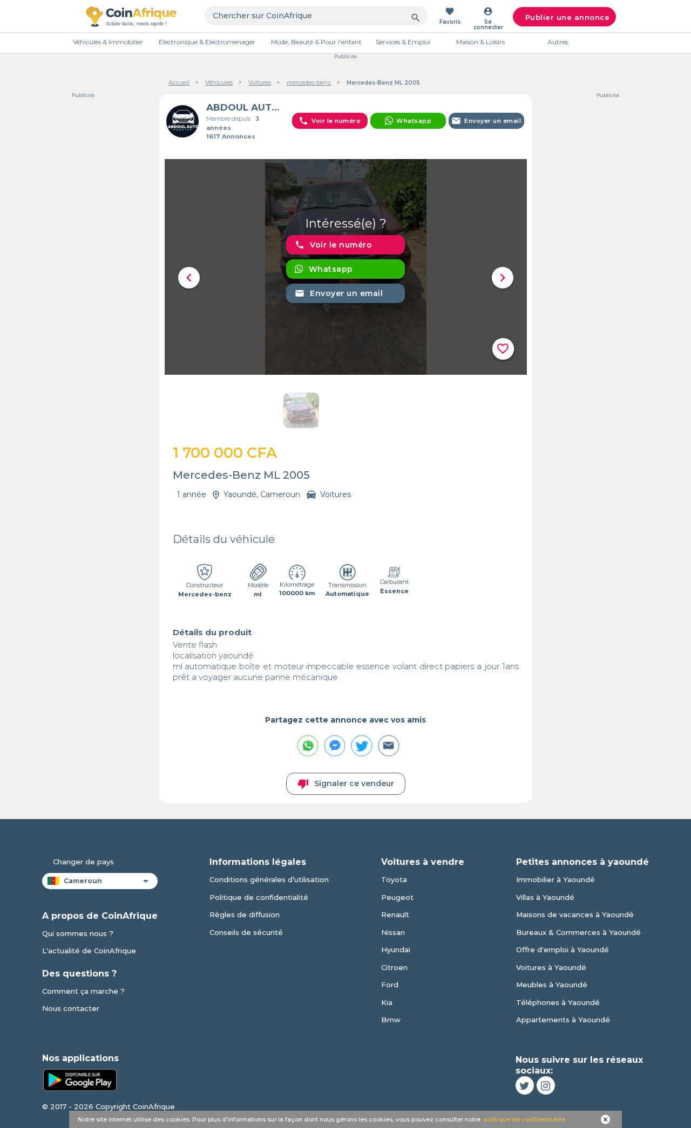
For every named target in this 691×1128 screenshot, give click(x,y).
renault (395, 914)
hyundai (395, 949)
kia (386, 1002)
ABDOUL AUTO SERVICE (244, 107)
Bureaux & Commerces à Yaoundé (578, 932)
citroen (394, 967)
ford (389, 984)
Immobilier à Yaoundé (555, 879)
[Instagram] (546, 1085)
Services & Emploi (403, 42)
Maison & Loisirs (480, 42)
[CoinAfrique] (131, 16)
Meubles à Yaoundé (551, 984)
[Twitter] (525, 1085)
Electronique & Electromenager (207, 42)
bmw (391, 1019)
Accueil (178, 82)
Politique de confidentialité (258, 897)
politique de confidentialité (524, 1119)
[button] (189, 277)
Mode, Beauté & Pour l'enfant (316, 42)
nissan (393, 932)
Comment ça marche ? (83, 991)
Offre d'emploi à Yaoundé (562, 949)
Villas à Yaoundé (545, 897)
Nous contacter (70, 1008)
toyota (394, 879)
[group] (346, 267)
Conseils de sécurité (246, 932)
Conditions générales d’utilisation (269, 879)
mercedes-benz (309, 82)
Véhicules (219, 82)
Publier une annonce (567, 17)
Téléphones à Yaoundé (558, 1002)
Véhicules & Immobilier (108, 42)
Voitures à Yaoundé (551, 967)
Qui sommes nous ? (77, 933)
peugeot (397, 897)
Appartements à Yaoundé (563, 1019)
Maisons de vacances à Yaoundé (575, 914)
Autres (557, 42)
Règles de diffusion (244, 914)
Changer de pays (83, 861)
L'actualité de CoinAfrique (89, 950)
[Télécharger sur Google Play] (80, 1079)
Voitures (259, 82)
